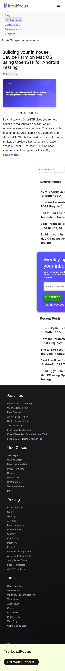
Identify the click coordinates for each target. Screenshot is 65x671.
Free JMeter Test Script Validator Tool (27, 434)
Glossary (10, 33)
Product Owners (15, 468)
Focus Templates (16, 564)
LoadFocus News (16, 525)
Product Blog (14, 616)
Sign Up (11, 516)
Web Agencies (14, 459)
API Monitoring (15, 425)
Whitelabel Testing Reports (21, 594)
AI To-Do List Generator (19, 555)
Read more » (11, 155)
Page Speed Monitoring (19, 403)
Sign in (10, 511)
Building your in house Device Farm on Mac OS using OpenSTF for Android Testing (30, 59)
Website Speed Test (17, 407)
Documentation (13, 29)
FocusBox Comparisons (19, 551)
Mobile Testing (10, 74)
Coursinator (13, 538)
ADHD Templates (16, 569)
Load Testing (14, 412)
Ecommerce (13, 477)
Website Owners (15, 486)
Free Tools (12, 612)
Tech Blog (12, 621)
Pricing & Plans (15, 507)
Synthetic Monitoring (18, 421)
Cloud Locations (15, 586)
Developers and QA (17, 464)
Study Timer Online (17, 560)
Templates (12, 599)
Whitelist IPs (13, 590)
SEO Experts (14, 455)
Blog (7, 15)
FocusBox (12, 547)
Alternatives (13, 603)
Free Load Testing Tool (19, 429)
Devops (11, 473)
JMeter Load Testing (18, 416)
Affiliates (11, 520)
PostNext (12, 542)
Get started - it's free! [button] (21, 662)
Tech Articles (13, 20)
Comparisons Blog (16, 625)
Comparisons (12, 24)
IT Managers (14, 481)
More (10, 490)
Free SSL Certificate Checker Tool (25, 438)
